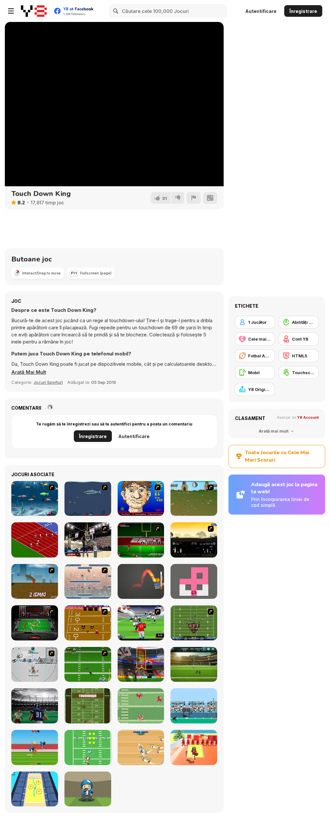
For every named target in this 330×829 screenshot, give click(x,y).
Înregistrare (303, 11)
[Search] (116, 11)
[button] (28, 372)
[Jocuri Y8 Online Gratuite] (34, 11)
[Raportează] (194, 198)
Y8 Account (308, 417)
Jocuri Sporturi (48, 382)
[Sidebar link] (11, 11)
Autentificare (261, 11)
